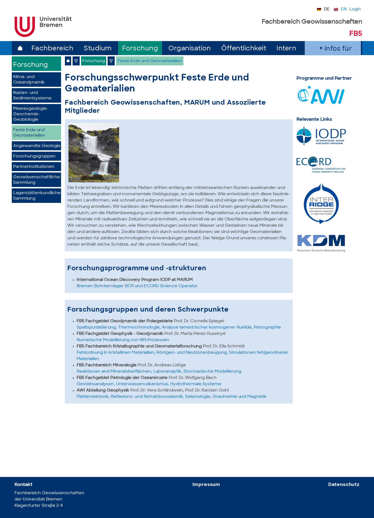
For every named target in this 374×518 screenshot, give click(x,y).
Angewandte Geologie (37, 146)
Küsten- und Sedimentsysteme (32, 95)
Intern (286, 49)
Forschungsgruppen (34, 156)
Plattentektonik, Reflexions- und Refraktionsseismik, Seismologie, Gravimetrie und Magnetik (171, 397)
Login (355, 9)
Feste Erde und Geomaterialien (29, 133)
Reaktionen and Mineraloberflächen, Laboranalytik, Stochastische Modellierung (159, 372)
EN (344, 9)
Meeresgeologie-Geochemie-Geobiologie (30, 114)
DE (327, 9)
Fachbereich (52, 49)
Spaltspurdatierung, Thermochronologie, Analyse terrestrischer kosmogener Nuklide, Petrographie (179, 328)
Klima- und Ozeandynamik (29, 80)
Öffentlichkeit (243, 49)
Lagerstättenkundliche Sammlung (37, 196)
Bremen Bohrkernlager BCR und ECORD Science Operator (137, 286)
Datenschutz (343, 484)
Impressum (206, 484)
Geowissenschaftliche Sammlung (36, 180)
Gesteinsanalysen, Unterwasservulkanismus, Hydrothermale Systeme (149, 384)
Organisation (189, 49)
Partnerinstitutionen (33, 167)
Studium (98, 49)
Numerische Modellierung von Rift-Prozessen (123, 340)
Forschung (140, 49)
